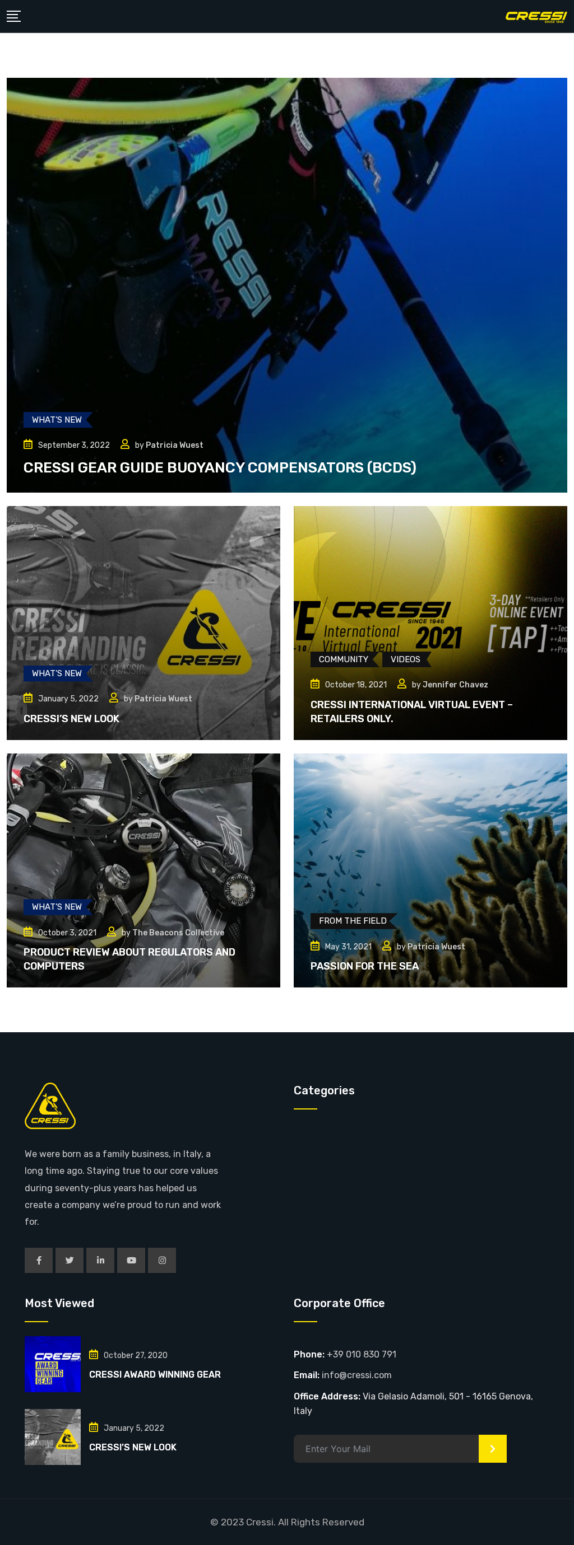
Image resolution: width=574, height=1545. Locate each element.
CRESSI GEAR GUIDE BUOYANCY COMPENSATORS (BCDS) (220, 467)
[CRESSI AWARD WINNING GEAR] (53, 1364)
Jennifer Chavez (455, 685)
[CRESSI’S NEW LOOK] (53, 1437)
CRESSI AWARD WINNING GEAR (155, 1374)
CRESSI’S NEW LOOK (71, 719)
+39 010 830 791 (361, 1354)
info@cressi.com (357, 1375)
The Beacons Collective (178, 933)
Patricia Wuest (174, 445)
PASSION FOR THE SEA (365, 966)
